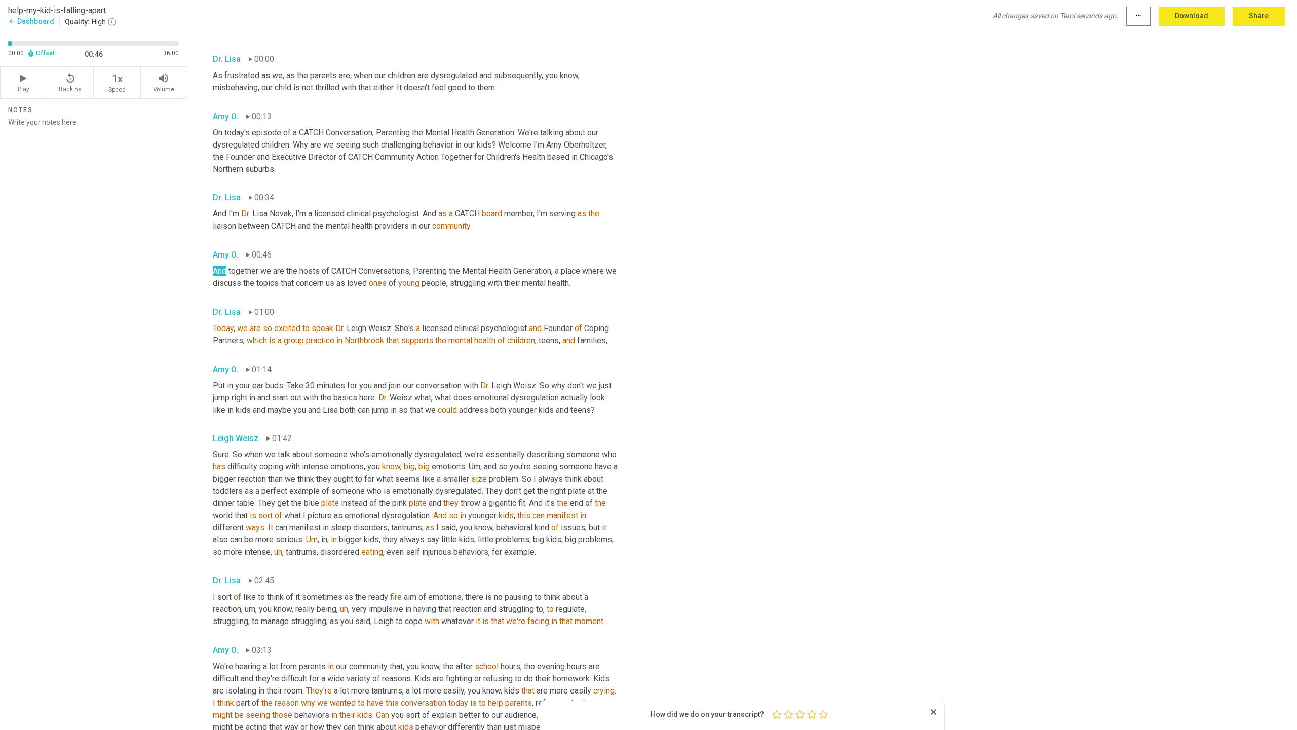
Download (1191, 16)
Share (1259, 16)
